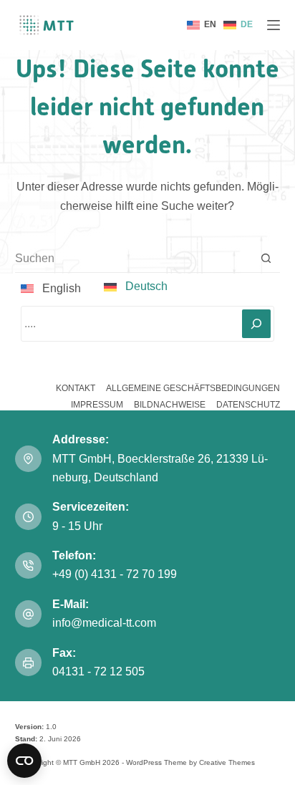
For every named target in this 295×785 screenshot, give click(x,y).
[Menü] (273, 25)
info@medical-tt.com (104, 623)
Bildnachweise (169, 405)
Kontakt (75, 388)
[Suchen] (256, 323)
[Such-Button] (266, 258)
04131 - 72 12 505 (100, 671)
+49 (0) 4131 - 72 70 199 (114, 574)
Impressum (97, 405)
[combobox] (134, 258)
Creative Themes (227, 762)
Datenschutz (248, 405)
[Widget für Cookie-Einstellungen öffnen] (24, 760)
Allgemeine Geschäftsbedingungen (193, 388)
